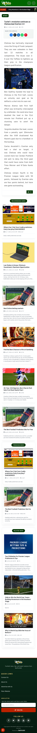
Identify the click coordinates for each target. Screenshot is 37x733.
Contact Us (4, 677)
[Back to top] (3, 730)
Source (7, 608)
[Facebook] (9, 720)
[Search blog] (29, 3)
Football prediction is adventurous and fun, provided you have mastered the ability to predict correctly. (18, 437)
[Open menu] (33, 3)
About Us (4, 682)
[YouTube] (23, 720)
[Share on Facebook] (11, 34)
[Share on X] (14, 34)
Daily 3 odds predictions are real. (12, 235)
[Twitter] (13, 720)
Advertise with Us (6, 686)
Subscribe (19, 710)
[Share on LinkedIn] (18, 34)
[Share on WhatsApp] (22, 34)
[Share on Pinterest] (25, 34)
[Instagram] (18, 720)
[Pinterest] (28, 720)
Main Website (5, 691)
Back (5, 16)
